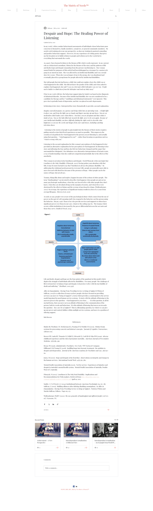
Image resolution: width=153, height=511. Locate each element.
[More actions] (108, 28)
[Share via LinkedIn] (53, 404)
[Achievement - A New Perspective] (48, 430)
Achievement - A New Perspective (44, 441)
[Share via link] (57, 404)
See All (116, 420)
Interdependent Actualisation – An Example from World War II (105, 441)
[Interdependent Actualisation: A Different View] (76, 430)
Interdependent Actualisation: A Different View (76, 441)
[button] (116, 16)
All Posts (38, 16)
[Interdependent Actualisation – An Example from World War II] (105, 430)
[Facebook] (74, 486)
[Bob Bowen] (76, 486)
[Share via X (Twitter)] (49, 404)
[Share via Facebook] (44, 404)
